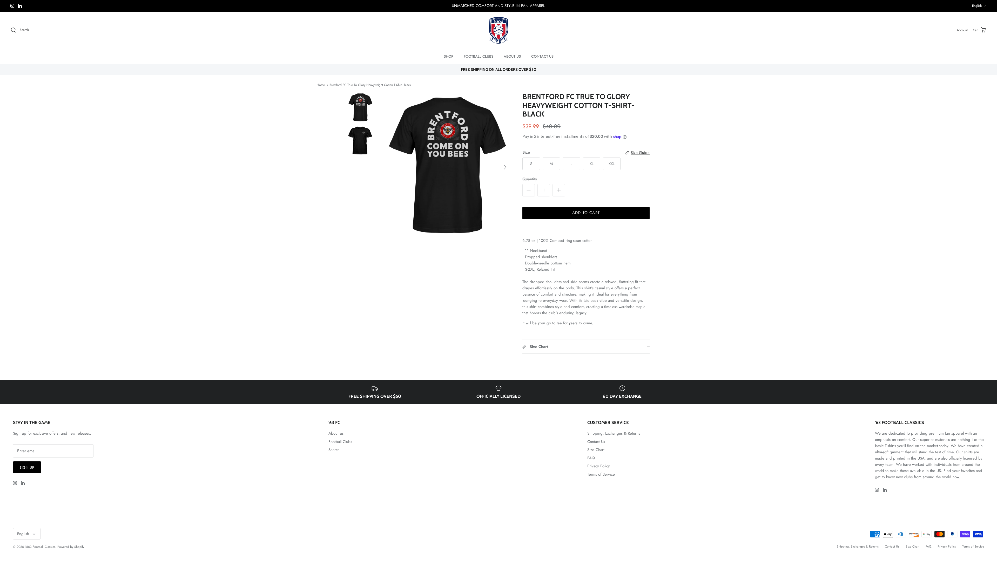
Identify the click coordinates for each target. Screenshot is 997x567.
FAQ (591, 458)
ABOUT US (512, 56)
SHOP (448, 56)
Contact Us (596, 442)
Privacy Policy (598, 466)
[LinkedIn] (20, 6)
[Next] (505, 167)
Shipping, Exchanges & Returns (613, 433)
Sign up (27, 467)
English (977, 5)
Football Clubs (340, 442)
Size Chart (595, 450)
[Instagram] (12, 6)
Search (334, 450)
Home (321, 85)
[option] (447, 167)
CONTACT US (542, 56)
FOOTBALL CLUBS (478, 56)
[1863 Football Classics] (498, 30)
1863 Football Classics (40, 546)
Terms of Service (601, 474)
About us (335, 433)
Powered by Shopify (70, 546)
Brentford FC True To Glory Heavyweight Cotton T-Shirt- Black (370, 85)
